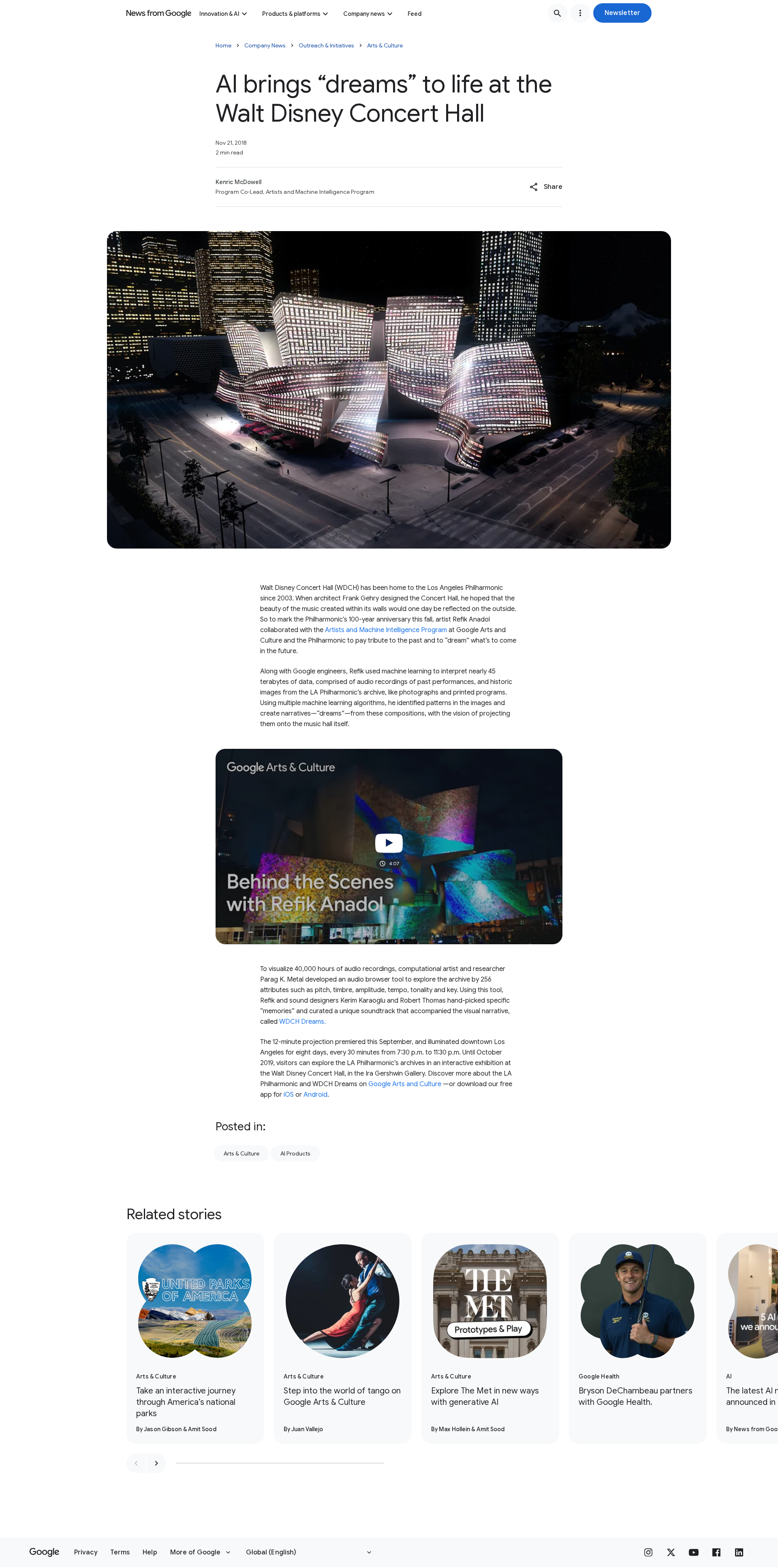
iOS (289, 1095)
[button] (622, 13)
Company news (364, 13)
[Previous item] (136, 1463)
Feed (414, 13)
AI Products (295, 1153)
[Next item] (156, 1463)
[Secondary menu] (580, 13)
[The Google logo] (44, 1552)
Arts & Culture (385, 45)
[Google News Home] (158, 13)
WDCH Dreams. (302, 1022)
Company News (265, 45)
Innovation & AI (219, 13)
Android (315, 1095)
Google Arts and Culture (404, 1084)
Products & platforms (291, 13)
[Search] (557, 13)
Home (223, 45)
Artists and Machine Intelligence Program (386, 630)
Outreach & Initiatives (326, 45)
